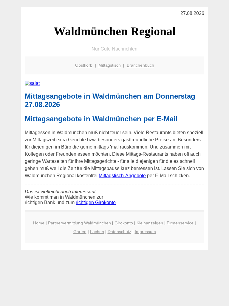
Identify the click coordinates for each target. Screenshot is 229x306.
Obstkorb (83, 65)
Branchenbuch (140, 65)
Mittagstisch (109, 65)
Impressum (145, 231)
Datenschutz (119, 231)
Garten (79, 231)
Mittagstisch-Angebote (122, 175)
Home (38, 223)
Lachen (97, 231)
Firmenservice (180, 223)
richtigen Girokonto (96, 202)
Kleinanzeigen (150, 223)
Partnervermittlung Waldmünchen (79, 223)
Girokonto (123, 223)
